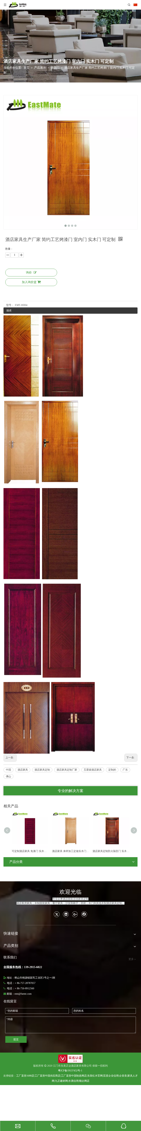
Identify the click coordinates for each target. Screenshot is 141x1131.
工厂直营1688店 (25, 1075)
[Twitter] (57, 914)
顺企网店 (84, 1081)
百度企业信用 (111, 1075)
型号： (10, 305)
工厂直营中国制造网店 (74, 1075)
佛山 (8, 776)
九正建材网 (61, 1081)
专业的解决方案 (70, 791)
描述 (9, 310)
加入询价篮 (29, 282)
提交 (16, 1039)
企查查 (123, 1075)
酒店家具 (23, 769)
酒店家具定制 (42, 769)
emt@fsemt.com (23, 993)
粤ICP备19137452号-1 (70, 1070)
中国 (8, 769)
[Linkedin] (66, 914)
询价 (29, 272)
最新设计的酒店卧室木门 (109, 851)
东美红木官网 (95, 1075)
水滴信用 (73, 1081)
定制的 (112, 769)
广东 (125, 769)
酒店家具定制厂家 (67, 769)
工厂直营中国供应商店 (47, 1075)
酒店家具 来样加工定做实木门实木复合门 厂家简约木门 (32, 851)
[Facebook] (84, 914)
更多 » (132, 959)
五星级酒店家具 (93, 769)
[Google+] (75, 914)
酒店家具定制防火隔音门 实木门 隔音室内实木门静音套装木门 (72, 851)
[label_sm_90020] (70, 1058)
